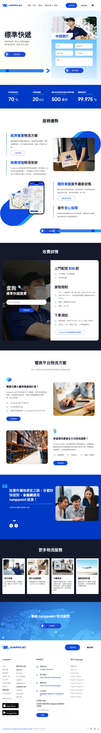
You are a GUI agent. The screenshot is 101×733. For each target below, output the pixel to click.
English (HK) (75, 673)
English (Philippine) (77, 686)
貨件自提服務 (20, 676)
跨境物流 (19, 697)
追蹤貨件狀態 (66, 198)
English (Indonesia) (77, 690)
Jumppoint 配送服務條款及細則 (69, 332)
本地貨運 (19, 690)
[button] (35, 5)
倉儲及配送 (20, 693)
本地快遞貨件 (6, 693)
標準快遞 (19, 670)
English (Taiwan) (76, 696)
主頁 (3, 666)
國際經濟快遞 (6, 698)
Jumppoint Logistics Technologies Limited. (18, 729)
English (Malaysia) (76, 693)
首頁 (29, 5)
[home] (12, 5)
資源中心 (5, 686)
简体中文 (73, 669)
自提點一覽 (6, 676)
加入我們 (5, 679)
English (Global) (76, 676)
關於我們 (5, 669)
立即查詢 (13, 419)
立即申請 (71, 5)
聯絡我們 (5, 673)
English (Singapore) (77, 680)
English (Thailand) (76, 683)
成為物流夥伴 (6, 683)
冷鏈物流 (19, 680)
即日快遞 (19, 673)
